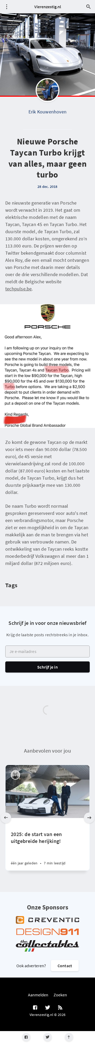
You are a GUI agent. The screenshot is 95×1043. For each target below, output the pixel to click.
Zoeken (60, 994)
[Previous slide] (6, 817)
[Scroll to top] (69, 1037)
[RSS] (60, 1007)
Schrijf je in (47, 667)
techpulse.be (18, 289)
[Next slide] (89, 817)
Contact (65, 965)
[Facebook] (26, 1037)
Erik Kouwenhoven (47, 112)
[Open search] (88, 6)
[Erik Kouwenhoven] (47, 90)
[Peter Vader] (15, 775)
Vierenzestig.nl (47, 6)
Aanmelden (38, 994)
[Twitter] (48, 1037)
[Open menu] (6, 6)
